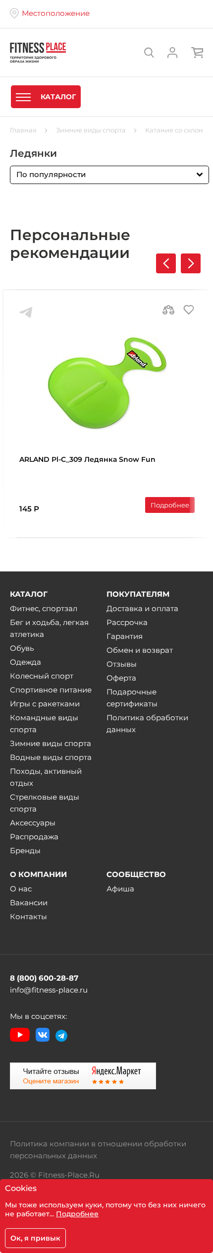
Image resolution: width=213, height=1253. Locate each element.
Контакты (28, 916)
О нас (21, 888)
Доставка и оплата (142, 608)
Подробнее (170, 505)
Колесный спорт (41, 676)
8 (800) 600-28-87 (44, 978)
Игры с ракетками (45, 703)
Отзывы (121, 664)
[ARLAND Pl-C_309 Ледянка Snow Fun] (107, 381)
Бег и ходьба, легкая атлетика (49, 628)
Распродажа (34, 836)
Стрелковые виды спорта (44, 803)
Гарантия (124, 636)
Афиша (120, 888)
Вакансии (29, 902)
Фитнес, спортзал (43, 608)
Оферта (121, 678)
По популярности (51, 174)
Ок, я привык (35, 1238)
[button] (191, 263)
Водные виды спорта (51, 757)
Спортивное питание (51, 689)
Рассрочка (127, 622)
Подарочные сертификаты (132, 697)
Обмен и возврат (139, 650)
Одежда (25, 662)
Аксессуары (32, 822)
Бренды (25, 850)
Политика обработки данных (147, 723)
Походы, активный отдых (46, 777)
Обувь (22, 648)
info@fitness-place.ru (49, 990)
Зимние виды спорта (50, 743)
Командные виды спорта (44, 723)
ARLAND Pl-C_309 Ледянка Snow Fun (87, 459)
